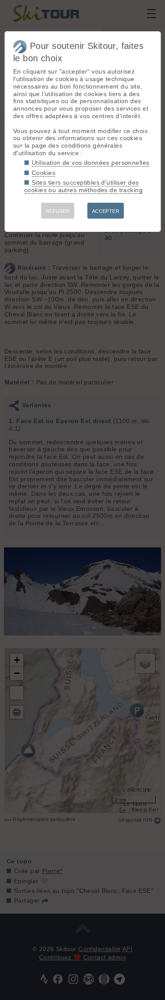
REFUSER (58, 211)
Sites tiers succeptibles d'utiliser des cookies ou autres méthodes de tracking (83, 186)
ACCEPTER (105, 211)
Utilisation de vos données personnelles (90, 162)
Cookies (43, 172)
